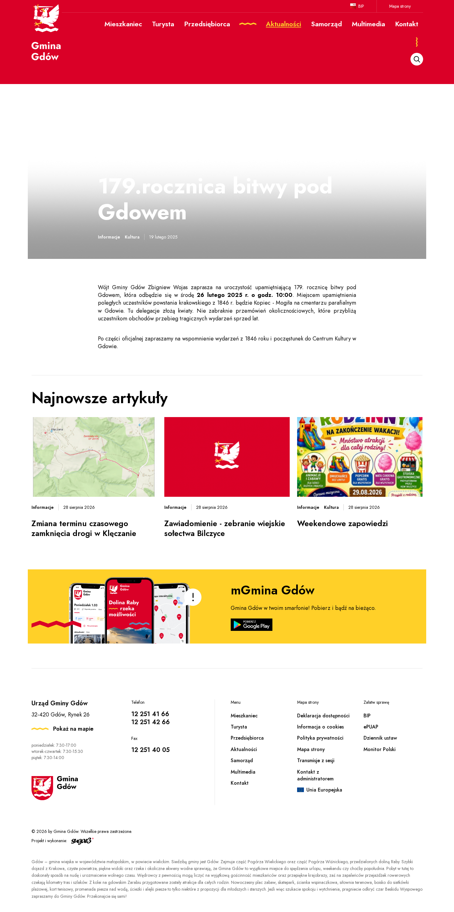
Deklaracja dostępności (323, 715)
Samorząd (242, 760)
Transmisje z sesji (315, 760)
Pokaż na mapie (73, 729)
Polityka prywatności (320, 737)
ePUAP (371, 726)
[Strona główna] (47, 32)
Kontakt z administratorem (315, 775)
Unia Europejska (324, 789)
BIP (361, 6)
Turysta (239, 726)
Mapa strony (400, 6)
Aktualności (244, 749)
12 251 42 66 (150, 722)
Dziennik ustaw (380, 737)
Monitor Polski (380, 749)
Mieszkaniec (244, 715)
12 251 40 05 (150, 749)
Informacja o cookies (320, 726)
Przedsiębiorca (247, 737)
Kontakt (240, 783)
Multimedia (243, 771)
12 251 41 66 (150, 714)
